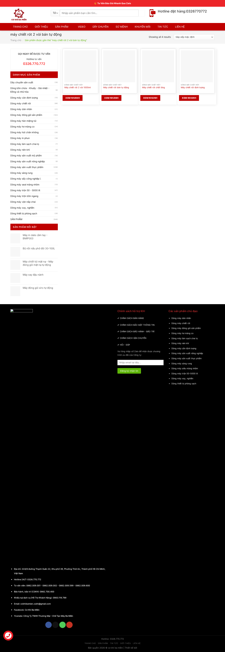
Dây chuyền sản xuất (21, 82)
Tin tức (114, 643)
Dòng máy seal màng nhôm (24, 184)
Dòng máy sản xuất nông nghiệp (27, 161)
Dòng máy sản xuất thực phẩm (26, 167)
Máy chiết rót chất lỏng (153, 87)
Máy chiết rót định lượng (193, 87)
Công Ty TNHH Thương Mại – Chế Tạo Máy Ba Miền (48, 616)
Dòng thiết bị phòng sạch (23, 213)
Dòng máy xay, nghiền (22, 207)
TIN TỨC (162, 26)
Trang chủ (15, 40)
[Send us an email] (55, 625)
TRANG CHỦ (20, 26)
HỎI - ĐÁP (125, 345)
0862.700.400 (47, 591)
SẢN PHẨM (61, 26)
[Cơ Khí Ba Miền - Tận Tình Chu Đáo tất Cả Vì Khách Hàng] (28, 14)
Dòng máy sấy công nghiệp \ (25, 178)
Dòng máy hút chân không (24, 132)
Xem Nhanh (72, 98)
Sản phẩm (103, 643)
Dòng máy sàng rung (21, 173)
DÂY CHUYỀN (101, 26)
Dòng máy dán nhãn (21, 109)
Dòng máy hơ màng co (22, 126)
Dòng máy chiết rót (20, 103)
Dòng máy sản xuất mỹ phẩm (26, 155)
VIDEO (81, 26)
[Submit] (142, 13)
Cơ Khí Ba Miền (32, 610)
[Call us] (62, 625)
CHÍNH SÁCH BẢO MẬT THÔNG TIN (137, 325)
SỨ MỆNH (122, 26)
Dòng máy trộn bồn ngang (24, 196)
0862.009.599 (66, 585)
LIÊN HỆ (180, 26)
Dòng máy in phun (20, 138)
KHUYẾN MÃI (142, 26)
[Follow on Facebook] (48, 625)
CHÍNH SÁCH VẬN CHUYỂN (133, 338)
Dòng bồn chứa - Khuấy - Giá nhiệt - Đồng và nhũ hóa (29, 90)
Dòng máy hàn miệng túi (23, 121)
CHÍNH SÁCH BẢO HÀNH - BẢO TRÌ (137, 331)
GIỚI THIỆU (41, 26)
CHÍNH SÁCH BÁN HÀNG (132, 318)
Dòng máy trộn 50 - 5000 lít (25, 190)
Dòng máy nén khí (20, 149)
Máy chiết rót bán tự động (116, 87)
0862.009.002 (49, 585)
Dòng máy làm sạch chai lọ (24, 144)
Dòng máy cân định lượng (24, 97)
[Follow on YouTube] (69, 625)
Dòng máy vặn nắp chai (23, 202)
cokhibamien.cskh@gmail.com (35, 604)
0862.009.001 (33, 585)
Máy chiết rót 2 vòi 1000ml (77, 87)
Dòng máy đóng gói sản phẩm (26, 115)
